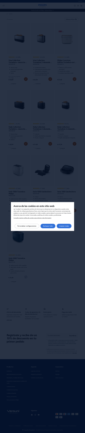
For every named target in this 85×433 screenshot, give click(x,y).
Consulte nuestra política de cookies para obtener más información (32, 218)
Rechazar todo (48, 226)
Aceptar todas (64, 226)
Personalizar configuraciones (26, 226)
